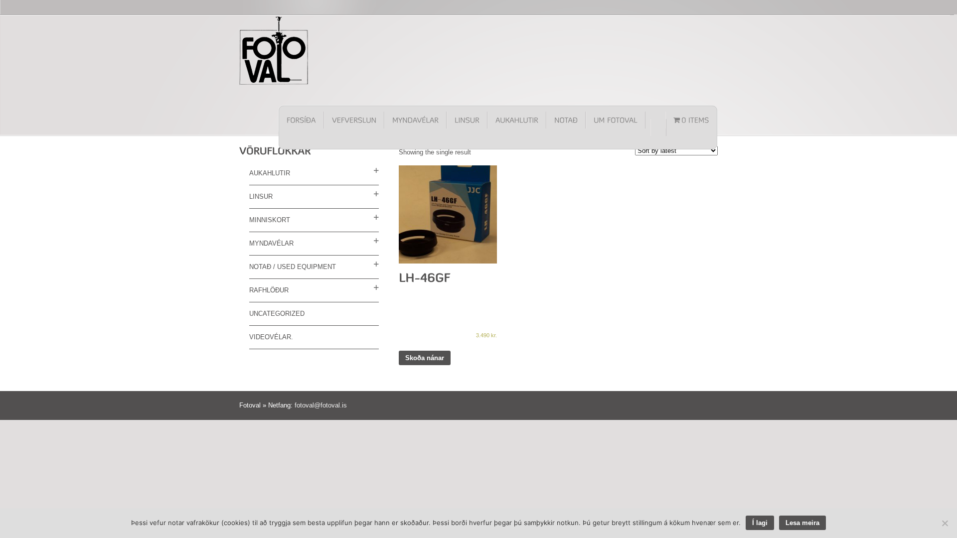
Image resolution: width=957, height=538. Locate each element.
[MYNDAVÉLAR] (415, 120)
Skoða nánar (424, 358)
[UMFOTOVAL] (615, 120)
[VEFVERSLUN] (354, 120)
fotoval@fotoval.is (321, 405)
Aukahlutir (269, 173)
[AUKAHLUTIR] (516, 120)
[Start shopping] (691, 120)
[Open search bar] (658, 127)
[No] (945, 523)
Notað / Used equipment (292, 266)
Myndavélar (271, 243)
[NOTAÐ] (566, 120)
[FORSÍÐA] (301, 120)
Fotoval (274, 50)
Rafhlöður (269, 290)
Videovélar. (271, 337)
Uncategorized (277, 313)
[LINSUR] (467, 120)
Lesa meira (802, 523)
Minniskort (269, 220)
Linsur (261, 196)
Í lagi (760, 523)
